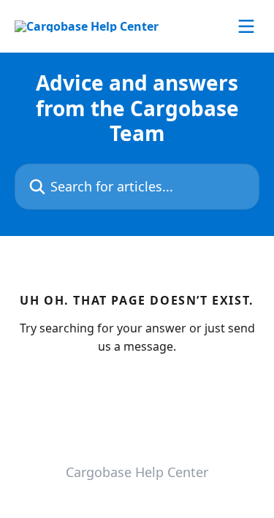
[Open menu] (246, 26)
